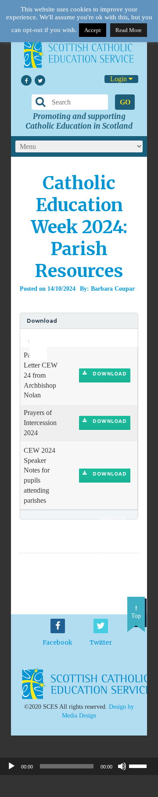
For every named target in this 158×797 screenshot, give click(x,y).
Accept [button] (92, 30)
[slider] (34, 335)
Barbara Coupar (113, 288)
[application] (33, 337)
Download (109, 374)
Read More (128, 30)
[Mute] (122, 766)
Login (119, 79)
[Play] (11, 766)
